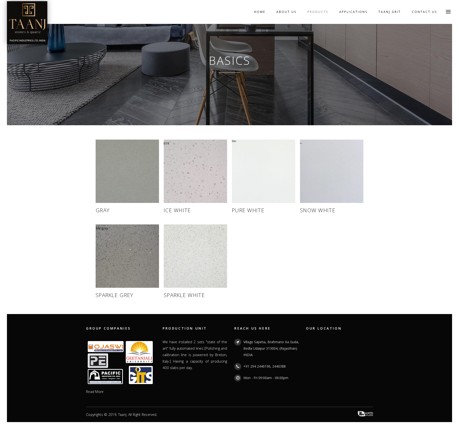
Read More (95, 391)
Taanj (122, 414)
